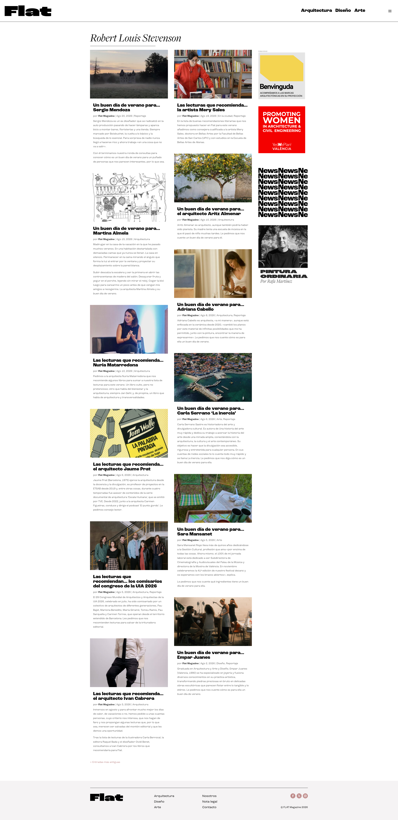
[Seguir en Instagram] (305, 795)
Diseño (343, 11)
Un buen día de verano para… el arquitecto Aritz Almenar (210, 211)
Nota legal (209, 801)
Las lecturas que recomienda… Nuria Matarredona (128, 363)
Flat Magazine (106, 116)
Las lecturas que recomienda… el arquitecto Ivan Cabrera (128, 696)
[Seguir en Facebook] (292, 795)
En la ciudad (225, 116)
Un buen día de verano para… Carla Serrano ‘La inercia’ (210, 411)
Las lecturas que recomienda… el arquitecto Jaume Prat (128, 467)
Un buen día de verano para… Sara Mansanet (210, 532)
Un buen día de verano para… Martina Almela (126, 231)
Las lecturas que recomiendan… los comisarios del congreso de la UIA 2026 (127, 582)
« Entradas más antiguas (105, 762)
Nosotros (209, 796)
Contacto (209, 807)
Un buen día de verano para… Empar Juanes (210, 655)
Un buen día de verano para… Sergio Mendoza (126, 108)
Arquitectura (316, 11)
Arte (359, 11)
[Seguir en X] (299, 795)
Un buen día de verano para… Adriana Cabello (210, 307)
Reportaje (140, 116)
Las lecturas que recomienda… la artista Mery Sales (212, 108)
